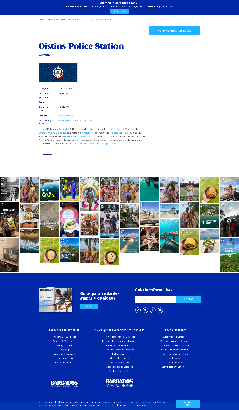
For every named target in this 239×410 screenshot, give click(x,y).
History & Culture (64, 346)
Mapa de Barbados (174, 358)
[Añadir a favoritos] (141, 31)
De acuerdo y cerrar (188, 404)
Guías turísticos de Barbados (119, 367)
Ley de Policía (114, 129)
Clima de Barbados (174, 363)
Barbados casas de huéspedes (119, 350)
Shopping (64, 350)
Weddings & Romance (64, 354)
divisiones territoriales (75, 136)
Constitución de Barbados (52, 133)
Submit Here (119, 11)
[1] (108, 139)
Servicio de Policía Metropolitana (97, 144)
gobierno (87, 133)
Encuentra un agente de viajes (174, 341)
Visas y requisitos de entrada (174, 354)
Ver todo (89, 307)
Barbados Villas (119, 354)
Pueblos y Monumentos (119, 371)
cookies (54, 405)
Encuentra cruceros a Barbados (174, 350)
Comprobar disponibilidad (174, 31)
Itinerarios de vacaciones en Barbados (119, 341)
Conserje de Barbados (119, 363)
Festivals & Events (64, 358)
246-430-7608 (66, 115)
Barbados (64, 129)
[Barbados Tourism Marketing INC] (64, 383)
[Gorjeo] (145, 310)
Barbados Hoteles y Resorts (119, 346)
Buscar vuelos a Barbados (175, 337)
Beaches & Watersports (64, 341)
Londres (72, 144)
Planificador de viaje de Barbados (119, 337)
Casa (41, 19)
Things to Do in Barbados (64, 337)
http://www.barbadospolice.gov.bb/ (76, 121)
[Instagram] (138, 310)
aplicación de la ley (122, 133)
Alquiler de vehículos (119, 358)
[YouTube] (160, 310)
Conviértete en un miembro (175, 367)
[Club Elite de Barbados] (119, 383)
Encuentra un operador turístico (174, 346)
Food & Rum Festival (64, 363)
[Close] (237, 2)
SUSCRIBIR (188, 299)
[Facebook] (153, 310)
